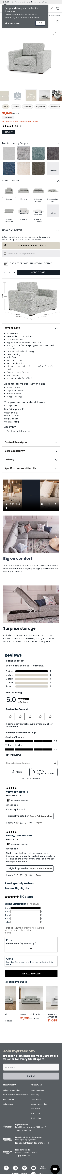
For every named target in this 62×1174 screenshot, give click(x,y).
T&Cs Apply (33, 121)
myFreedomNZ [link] (22, 1124)
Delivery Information (11, 1090)
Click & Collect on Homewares (15, 1095)
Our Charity (36, 1099)
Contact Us (36, 1109)
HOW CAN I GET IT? (13, 230)
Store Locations (37, 1090)
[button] (31, 230)
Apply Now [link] (21, 1155)
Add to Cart (38, 272)
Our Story (35, 1095)
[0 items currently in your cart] (56, 8)
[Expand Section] (31, 949)
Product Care (8, 1099)
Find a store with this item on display (31, 263)
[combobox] (31, 253)
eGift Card (35, 1113)
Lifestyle (27, 106)
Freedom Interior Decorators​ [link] (28, 1137)
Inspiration (40, 106)
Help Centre (8, 1104)
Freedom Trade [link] (22, 1149)
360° (6, 106)
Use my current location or (32, 245)
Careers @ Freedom (39, 1104)
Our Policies (36, 1118)
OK (40, 23)
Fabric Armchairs (52, 15)
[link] (31, 479)
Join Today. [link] (21, 1130)
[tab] (31, 328)
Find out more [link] (12, 23)
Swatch (16, 106)
